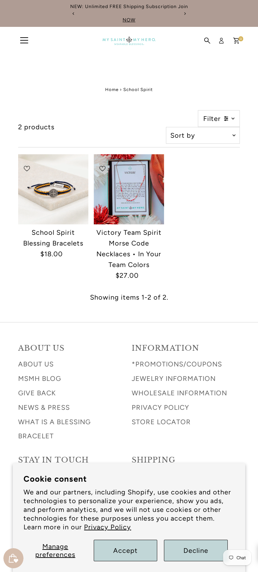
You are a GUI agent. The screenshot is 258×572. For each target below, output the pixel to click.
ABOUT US (36, 364)
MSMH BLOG (39, 379)
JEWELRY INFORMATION (174, 379)
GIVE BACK (37, 393)
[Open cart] (236, 41)
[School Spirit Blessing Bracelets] (53, 189)
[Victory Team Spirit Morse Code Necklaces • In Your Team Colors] (129, 189)
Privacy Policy (107, 527)
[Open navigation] (24, 40)
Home (112, 89)
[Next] (184, 13)
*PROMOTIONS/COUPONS (177, 364)
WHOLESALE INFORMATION (179, 393)
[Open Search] (207, 41)
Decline (195, 550)
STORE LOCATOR (161, 422)
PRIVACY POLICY (160, 407)
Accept (125, 550)
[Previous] (73, 13)
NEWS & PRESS (44, 407)
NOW (129, 20)
